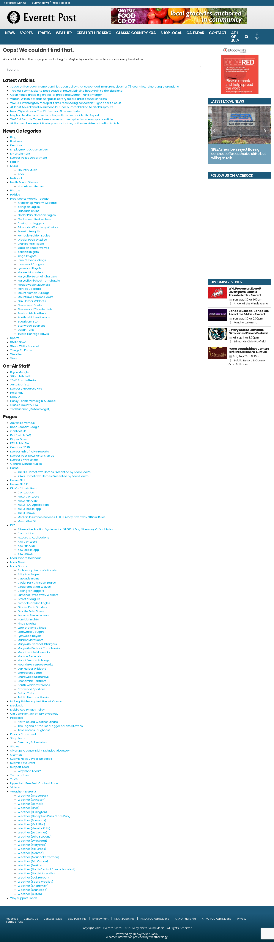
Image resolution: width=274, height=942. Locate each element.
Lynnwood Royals (29, 268)
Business (16, 141)
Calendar (195, 32)
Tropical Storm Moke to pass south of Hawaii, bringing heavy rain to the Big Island (66, 91)
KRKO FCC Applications (33, 505)
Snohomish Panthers (32, 313)
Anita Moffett (19, 384)
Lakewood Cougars (31, 264)
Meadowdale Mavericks (34, 285)
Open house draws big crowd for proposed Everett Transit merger (56, 95)
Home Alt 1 (17, 480)
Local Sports (18, 566)
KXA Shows (25, 554)
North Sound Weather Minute (38, 722)
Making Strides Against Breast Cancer (36, 701)
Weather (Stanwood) (33, 890)
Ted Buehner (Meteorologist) (30, 409)
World (14, 358)
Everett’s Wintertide (24, 460)
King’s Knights (27, 623)
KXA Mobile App (28, 550)
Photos (15, 190)
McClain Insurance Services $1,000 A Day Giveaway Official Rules (61, 517)
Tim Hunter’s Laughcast (34, 730)
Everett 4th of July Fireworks (29, 451)
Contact (217, 32)
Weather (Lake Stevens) (35, 836)
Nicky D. (15, 397)
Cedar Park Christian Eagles (37, 215)
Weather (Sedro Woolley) (35, 882)
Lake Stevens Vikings (32, 260)
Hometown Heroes (31, 186)
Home (14, 468)
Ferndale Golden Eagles (34, 235)
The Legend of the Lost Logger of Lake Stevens (50, 726)
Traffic (44, 32)
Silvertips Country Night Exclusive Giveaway (40, 750)
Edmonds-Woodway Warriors (38, 227)
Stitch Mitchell (20, 376)
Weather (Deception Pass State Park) (44, 816)
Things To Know (21, 350)
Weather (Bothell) (30, 804)
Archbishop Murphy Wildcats (37, 203)
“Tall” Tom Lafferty (23, 380)
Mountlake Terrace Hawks (35, 297)
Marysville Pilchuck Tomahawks (39, 280)
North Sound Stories (24, 182)
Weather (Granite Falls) (34, 828)
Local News (18, 562)
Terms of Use (19, 775)
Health (14, 162)
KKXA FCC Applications (33, 537)
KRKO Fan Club (28, 501)
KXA (12, 525)
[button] (246, 36)
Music (14, 166)
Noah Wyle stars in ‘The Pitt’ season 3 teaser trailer (45, 111)
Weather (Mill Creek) (32, 849)
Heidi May (16, 393)
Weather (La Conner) (32, 832)
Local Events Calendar (25, 558)
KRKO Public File (185, 918)
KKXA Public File (124, 918)
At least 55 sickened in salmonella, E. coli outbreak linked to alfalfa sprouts (61, 107)
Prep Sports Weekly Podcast (30, 199)
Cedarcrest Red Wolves (34, 219)
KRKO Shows (26, 513)
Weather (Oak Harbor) (33, 877)
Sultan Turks (26, 330)
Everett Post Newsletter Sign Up (32, 456)
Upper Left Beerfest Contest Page (34, 783)
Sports (26, 32)
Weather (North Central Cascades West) (46, 869)
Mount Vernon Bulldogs (33, 293)
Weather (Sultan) (30, 894)
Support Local (19, 767)
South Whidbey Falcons (34, 317)
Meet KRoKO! (27, 521)
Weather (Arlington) (32, 800)
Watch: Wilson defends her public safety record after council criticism (58, 99)
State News (18, 342)
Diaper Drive (18, 439)
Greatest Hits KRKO (93, 32)
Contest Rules (53, 918)
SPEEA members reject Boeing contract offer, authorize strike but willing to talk (64, 123)
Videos (15, 787)
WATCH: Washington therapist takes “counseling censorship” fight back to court (66, 103)
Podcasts (16, 718)
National (16, 178)
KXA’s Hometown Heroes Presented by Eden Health (53, 476)
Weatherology (158, 937)
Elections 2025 (20, 447)
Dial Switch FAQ (20, 435)
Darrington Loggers (31, 223)
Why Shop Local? (29, 771)
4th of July (235, 36)
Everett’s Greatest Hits (26, 388)
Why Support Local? (23, 898)
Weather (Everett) (23, 791)
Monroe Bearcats (30, 289)
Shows (14, 746)
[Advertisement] (179, 16)
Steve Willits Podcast (25, 346)
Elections (16, 145)
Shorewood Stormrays (33, 677)
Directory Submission (32, 742)
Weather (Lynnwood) (32, 841)
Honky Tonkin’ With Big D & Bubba (33, 401)
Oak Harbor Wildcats (32, 301)
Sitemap (16, 755)
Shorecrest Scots (30, 305)
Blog (13, 137)
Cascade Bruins (28, 211)
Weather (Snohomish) (33, 886)
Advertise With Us (15, 3)
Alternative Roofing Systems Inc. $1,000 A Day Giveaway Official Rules (65, 529)
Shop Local (171, 32)
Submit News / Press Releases (51, 3)
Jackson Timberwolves (33, 248)
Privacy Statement (23, 734)
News (10, 32)
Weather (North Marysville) (36, 873)
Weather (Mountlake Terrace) (38, 857)
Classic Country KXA (136, 32)
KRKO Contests (28, 496)
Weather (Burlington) (32, 812)
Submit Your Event (22, 763)
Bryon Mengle (19, 372)
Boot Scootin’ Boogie (24, 427)
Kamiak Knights (28, 252)
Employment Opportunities (29, 149)
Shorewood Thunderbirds (35, 309)
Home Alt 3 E (19, 484)
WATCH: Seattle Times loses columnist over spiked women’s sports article (61, 119)
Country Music (27, 170)
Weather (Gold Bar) (31, 824)
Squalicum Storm (29, 321)
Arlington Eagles (29, 207)
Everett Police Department (28, 158)
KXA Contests (27, 542)
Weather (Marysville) (32, 845)
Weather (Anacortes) (33, 796)
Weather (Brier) (28, 808)
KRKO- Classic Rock (23, 488)
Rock (21, 174)
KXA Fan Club (27, 546)
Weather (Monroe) (31, 853)
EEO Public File (19, 443)
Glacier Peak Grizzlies (32, 240)
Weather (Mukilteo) (31, 865)
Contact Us (18, 431)
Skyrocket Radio (147, 934)
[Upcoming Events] (217, 296)
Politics (15, 194)
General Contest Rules (26, 464)
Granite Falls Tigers (31, 244)
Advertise (12, 918)
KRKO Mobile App (29, 509)
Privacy (241, 918)
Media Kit (16, 705)
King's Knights (27, 256)
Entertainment (20, 153)
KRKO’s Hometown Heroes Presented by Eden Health (54, 472)
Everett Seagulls (29, 231)
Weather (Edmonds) (32, 820)
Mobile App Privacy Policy (27, 709)
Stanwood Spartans (31, 326)
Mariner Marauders (30, 272)
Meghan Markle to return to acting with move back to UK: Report (54, 115)
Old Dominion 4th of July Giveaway (34, 714)
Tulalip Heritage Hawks (33, 334)
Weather (64, 32)
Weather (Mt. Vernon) (33, 861)
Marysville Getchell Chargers (37, 276)
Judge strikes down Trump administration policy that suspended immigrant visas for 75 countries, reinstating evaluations (94, 86)
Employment (100, 918)
